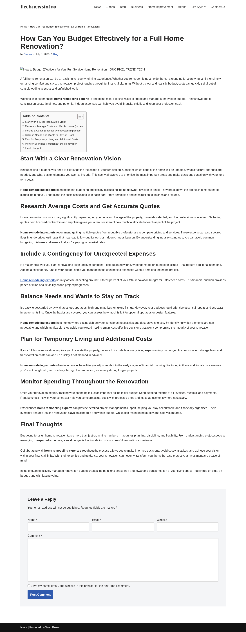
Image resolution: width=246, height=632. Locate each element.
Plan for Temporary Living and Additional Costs (51, 139)
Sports (110, 6)
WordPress (52, 627)
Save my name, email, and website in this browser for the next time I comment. (80, 585)
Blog (55, 54)
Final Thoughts (33, 148)
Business (137, 6)
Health (182, 6)
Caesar (28, 54)
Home (23, 26)
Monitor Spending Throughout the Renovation (51, 143)
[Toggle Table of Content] (79, 116)
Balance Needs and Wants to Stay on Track (49, 134)
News (97, 6)
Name (32, 519)
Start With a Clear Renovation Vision (45, 121)
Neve (23, 627)
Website (162, 519)
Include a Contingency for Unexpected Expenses (52, 130)
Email (96, 519)
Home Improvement (160, 6)
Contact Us (218, 6)
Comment (35, 535)
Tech (123, 6)
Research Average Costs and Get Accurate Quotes (54, 126)
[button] (205, 7)
